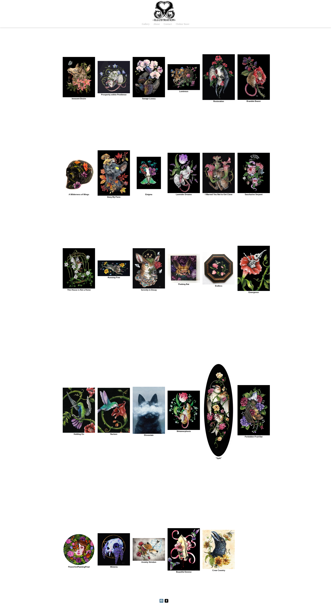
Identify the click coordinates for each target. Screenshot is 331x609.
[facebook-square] (166, 601)
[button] (146, 24)
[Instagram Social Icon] (161, 601)
